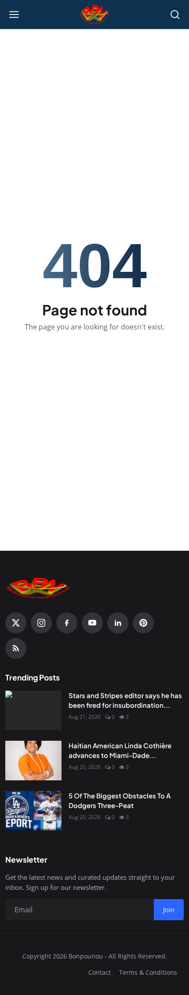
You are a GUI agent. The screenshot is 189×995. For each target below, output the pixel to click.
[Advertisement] (94, 93)
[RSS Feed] (15, 648)
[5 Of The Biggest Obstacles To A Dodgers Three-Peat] (33, 810)
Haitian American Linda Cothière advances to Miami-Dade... (120, 750)
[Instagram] (41, 622)
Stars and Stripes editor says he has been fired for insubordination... (125, 700)
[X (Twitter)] (15, 622)
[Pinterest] (143, 622)
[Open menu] (14, 14)
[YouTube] (92, 622)
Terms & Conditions (148, 972)
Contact (99, 972)
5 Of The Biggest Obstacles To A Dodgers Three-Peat (120, 800)
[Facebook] (66, 622)
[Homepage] (94, 14)
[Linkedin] (117, 622)
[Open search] (174, 14)
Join (168, 909)
